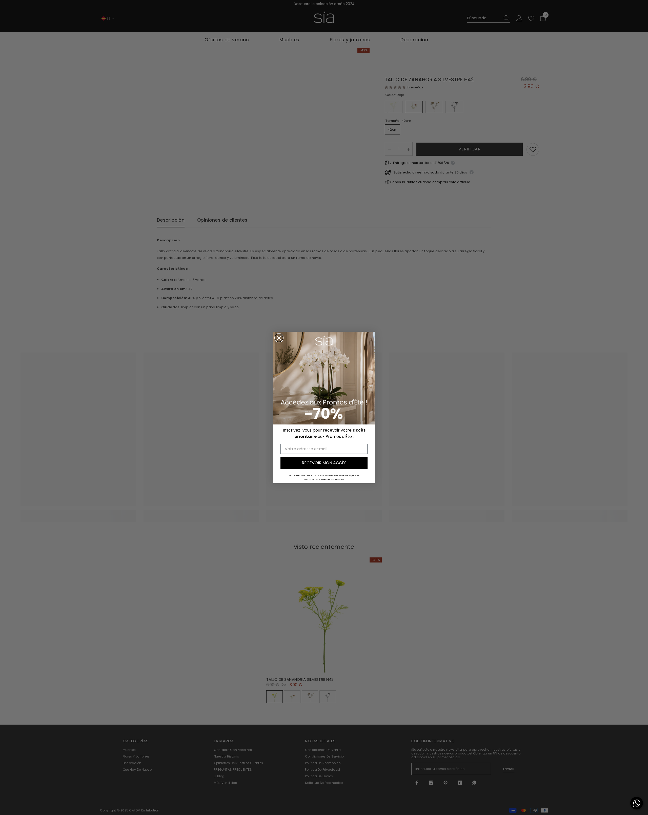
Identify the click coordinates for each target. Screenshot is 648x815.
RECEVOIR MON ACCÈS (324, 463)
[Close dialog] (279, 338)
